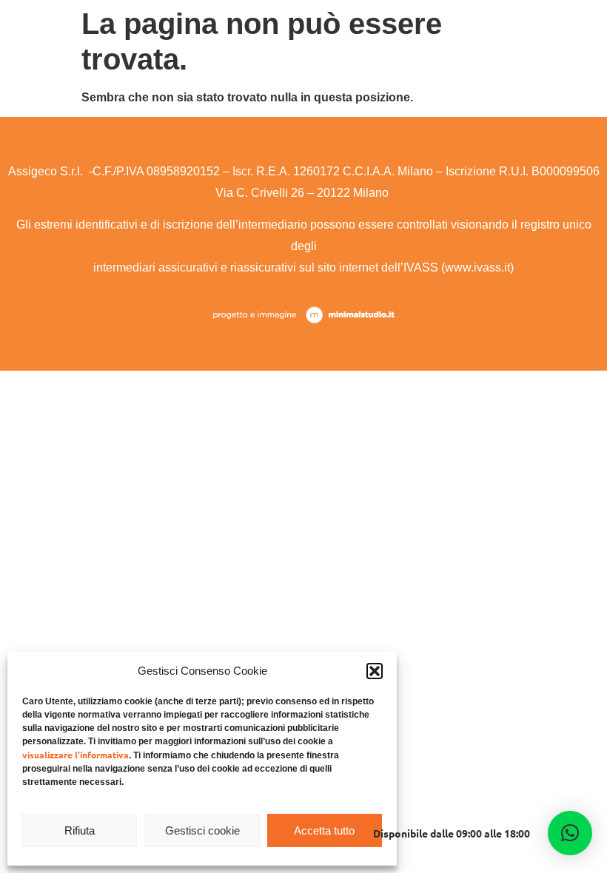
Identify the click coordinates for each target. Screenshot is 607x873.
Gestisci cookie (202, 830)
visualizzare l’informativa (75, 755)
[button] (374, 671)
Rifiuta (79, 830)
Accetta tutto (324, 830)
